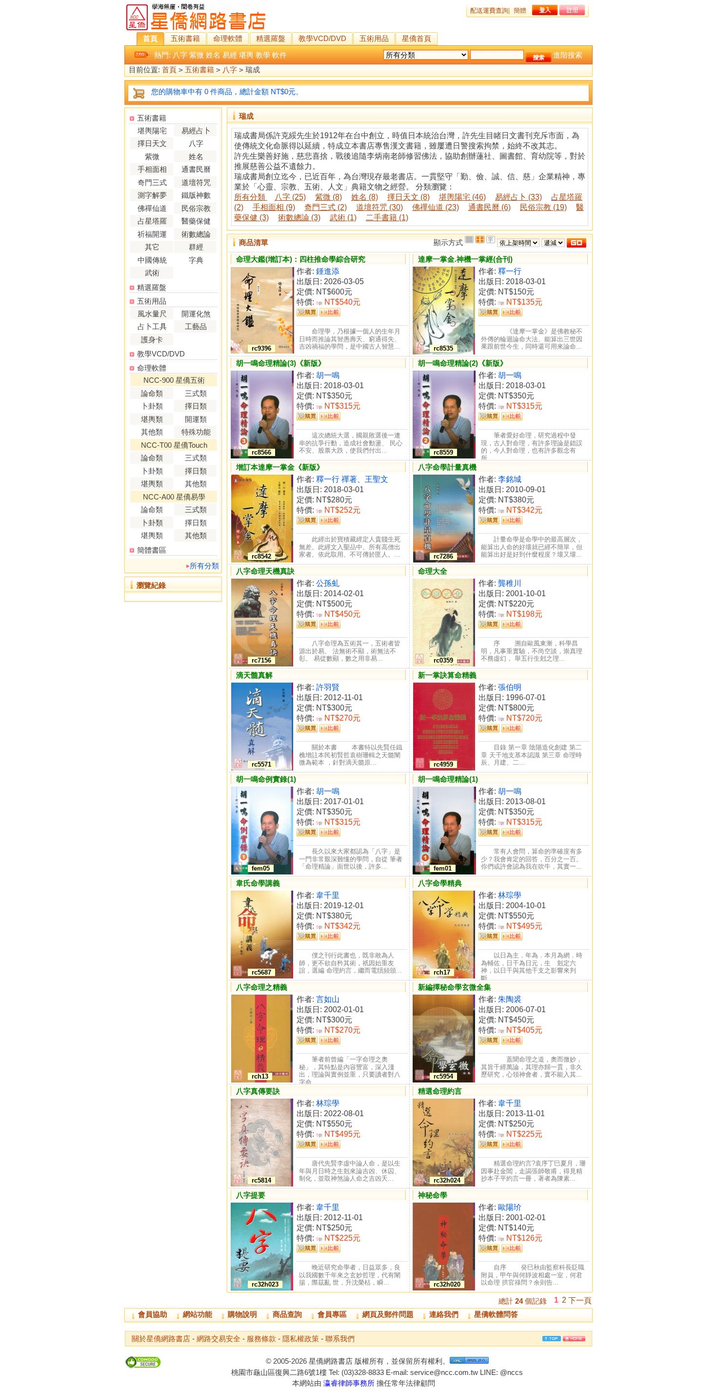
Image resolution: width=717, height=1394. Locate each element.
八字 (180, 55)
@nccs (511, 1372)
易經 (229, 55)
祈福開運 (152, 234)
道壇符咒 (196, 182)
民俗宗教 (196, 208)
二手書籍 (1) (387, 217)
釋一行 (509, 271)
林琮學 (509, 895)
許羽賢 (327, 687)
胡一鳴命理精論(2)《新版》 (462, 363)
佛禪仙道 (152, 208)
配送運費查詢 (489, 10)
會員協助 (152, 1314)
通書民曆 (196, 169)
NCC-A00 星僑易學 (174, 497)
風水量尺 (152, 314)
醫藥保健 (196, 221)
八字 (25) (290, 197)
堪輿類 (152, 419)
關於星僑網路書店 (161, 1338)
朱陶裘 (509, 999)
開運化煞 (196, 314)
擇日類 (196, 406)
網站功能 (197, 1314)
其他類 (152, 432)
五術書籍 (185, 38)
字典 (196, 260)
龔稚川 (509, 583)
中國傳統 (152, 260)
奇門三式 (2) (325, 207)
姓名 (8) (364, 197)
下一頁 (580, 1300)
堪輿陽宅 (152, 130)
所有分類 (204, 566)
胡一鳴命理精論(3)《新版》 (280, 363)
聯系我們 (340, 1338)
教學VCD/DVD (322, 38)
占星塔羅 (152, 221)
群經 (196, 247)
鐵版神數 (196, 195)
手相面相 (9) (274, 207)
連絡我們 (443, 1314)
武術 (152, 273)
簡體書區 (151, 550)
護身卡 (152, 339)
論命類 (152, 393)
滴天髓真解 (254, 675)
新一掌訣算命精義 (447, 675)
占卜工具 (152, 326)
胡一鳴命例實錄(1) (266, 779)
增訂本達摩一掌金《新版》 (280, 467)
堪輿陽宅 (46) (462, 197)
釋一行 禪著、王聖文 (352, 479)
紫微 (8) (328, 197)
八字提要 (250, 1195)
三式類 (196, 393)
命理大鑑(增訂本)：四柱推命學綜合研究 (300, 259)
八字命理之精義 (261, 987)
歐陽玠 (509, 1207)
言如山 (327, 999)
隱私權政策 (300, 1338)
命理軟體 (227, 38)
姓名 (213, 55)
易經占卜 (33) (518, 197)
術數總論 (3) (299, 217)
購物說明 (242, 1314)
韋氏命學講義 (258, 883)
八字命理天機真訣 (265, 571)
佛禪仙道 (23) (435, 207)
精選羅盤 (270, 38)
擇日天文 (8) (408, 197)
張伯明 (509, 687)
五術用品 (374, 38)
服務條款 (261, 1338)
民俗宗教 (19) (543, 207)
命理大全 (432, 571)
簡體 (520, 10)
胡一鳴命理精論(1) (448, 779)
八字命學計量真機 (447, 467)
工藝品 (196, 326)
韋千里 (327, 895)
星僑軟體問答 (496, 1314)
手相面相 (152, 169)
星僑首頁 (416, 38)
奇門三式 (152, 182)
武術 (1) (343, 217)
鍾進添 (327, 271)
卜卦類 (152, 406)
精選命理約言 (440, 1091)
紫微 (196, 55)
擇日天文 (152, 143)
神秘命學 (432, 1195)
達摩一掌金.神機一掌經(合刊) (465, 259)
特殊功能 (196, 432)
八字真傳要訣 (258, 1091)
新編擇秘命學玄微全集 (454, 987)
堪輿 (246, 55)
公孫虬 (327, 583)
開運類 (196, 419)
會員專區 (332, 1314)
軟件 (279, 55)
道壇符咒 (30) (379, 207)
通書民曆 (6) (489, 207)
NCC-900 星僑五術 (174, 380)
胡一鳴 (327, 375)
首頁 (150, 38)
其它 (152, 247)
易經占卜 (196, 130)
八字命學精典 (440, 883)
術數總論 (196, 234)
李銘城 (509, 479)
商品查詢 (287, 1314)
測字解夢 (152, 195)
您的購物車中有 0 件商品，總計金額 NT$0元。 (227, 91)
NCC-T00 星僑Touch (174, 445)
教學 (263, 55)
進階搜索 (567, 55)
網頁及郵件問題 (388, 1314)
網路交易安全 (218, 1338)
